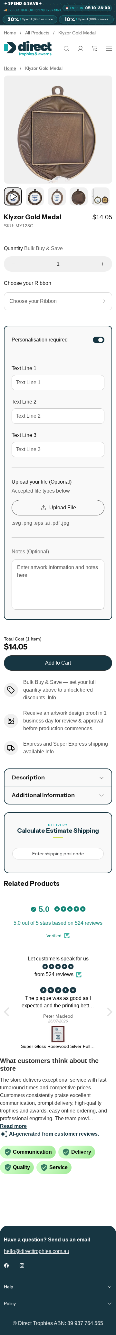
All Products (37, 32)
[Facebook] (6, 1265)
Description (28, 777)
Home (10, 32)
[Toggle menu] (109, 48)
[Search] (66, 48)
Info (52, 697)
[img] (58, 967)
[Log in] (80, 48)
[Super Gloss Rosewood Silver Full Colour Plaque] (58, 1034)
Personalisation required (40, 339)
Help (8, 1286)
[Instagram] (21, 1265)
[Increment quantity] (102, 264)
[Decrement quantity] (13, 264)
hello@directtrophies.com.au (36, 1251)
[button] (8, 1011)
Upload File (62, 507)
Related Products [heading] (32, 883)
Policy (10, 1303)
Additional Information (43, 795)
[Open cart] (95, 48)
